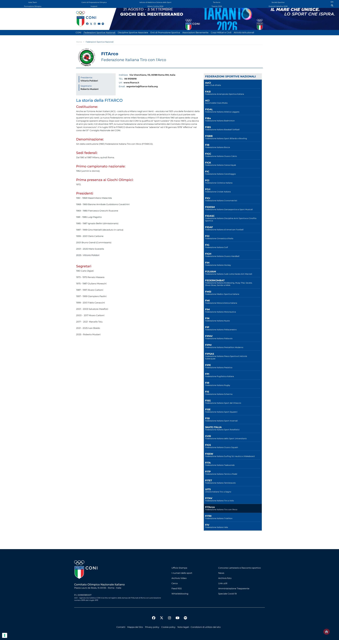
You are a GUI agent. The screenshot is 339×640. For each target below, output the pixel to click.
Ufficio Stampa (179, 568)
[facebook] (86, 22)
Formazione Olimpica (32, 6)
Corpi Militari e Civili (221, 32)
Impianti (94, 6)
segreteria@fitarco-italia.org (142, 86)
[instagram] (93, 22)
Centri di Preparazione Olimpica (94, 2)
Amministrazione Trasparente (233, 588)
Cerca (174, 583)
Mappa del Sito (135, 627)
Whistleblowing (179, 593)
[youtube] (97, 22)
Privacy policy (152, 627)
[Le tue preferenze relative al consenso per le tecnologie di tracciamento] (4, 635)
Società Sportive (278, 2)
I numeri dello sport (181, 573)
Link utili (222, 583)
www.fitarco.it (131, 82)
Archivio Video (179, 578)
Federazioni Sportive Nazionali (99, 32)
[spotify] (101, 22)
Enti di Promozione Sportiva (165, 32)
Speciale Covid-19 (227, 593)
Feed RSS (176, 588)
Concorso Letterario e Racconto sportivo (239, 568)
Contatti (120, 627)
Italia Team (32, 2)
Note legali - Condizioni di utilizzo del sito (199, 627)
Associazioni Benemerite (195, 32)
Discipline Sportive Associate (133, 32)
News (221, 573)
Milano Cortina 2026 (155, 6)
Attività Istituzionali (244, 32)
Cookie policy (168, 627)
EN (332, 2)
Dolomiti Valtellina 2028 (278, 6)
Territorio (216, 2)
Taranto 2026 (217, 6)
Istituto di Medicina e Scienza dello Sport (155, 2)
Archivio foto (224, 578)
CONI (78, 32)
